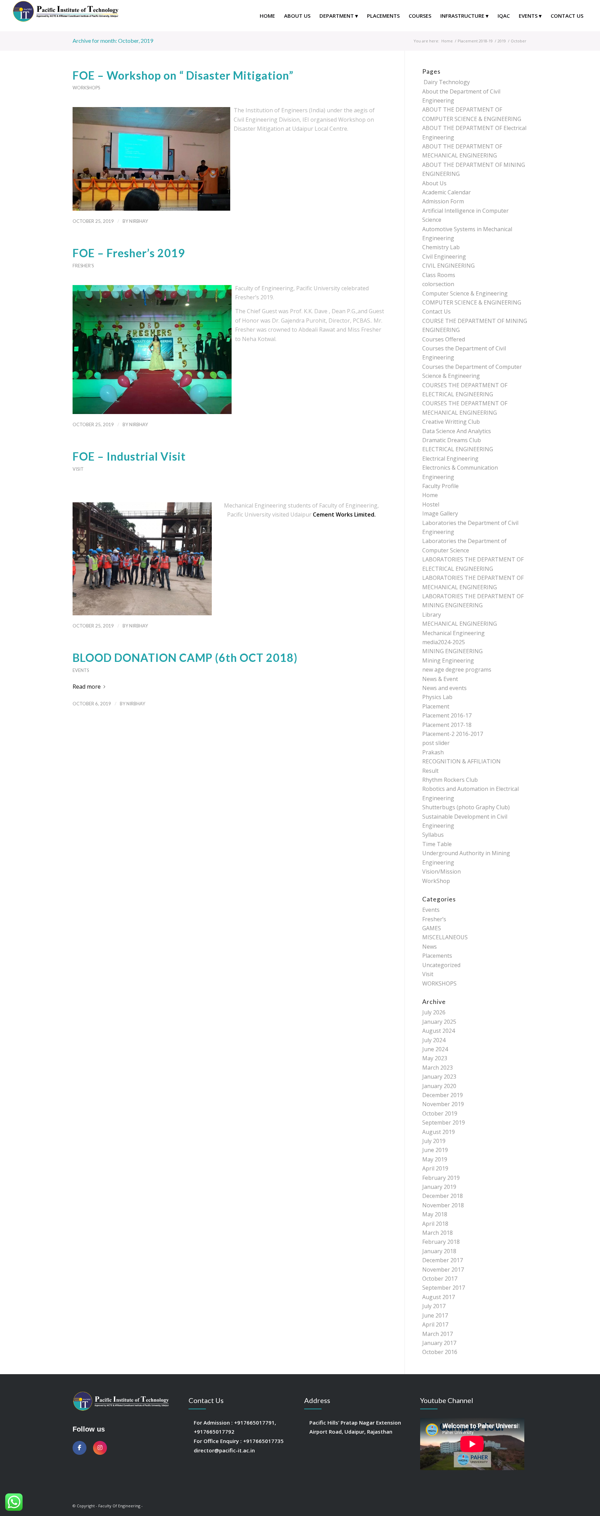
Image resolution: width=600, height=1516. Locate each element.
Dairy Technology (446, 82)
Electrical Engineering (450, 458)
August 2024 (438, 1031)
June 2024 (435, 1049)
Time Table (437, 844)
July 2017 (433, 1306)
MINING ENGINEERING (452, 651)
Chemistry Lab (441, 247)
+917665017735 (263, 1440)
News (429, 946)
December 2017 (442, 1260)
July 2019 (433, 1141)
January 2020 (439, 1086)
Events (81, 670)
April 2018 (435, 1223)
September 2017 (443, 1287)
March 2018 (437, 1233)
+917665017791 (254, 1422)
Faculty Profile (440, 486)
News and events (444, 688)
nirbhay (138, 221)
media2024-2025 (443, 642)
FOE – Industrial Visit (129, 456)
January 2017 (439, 1343)
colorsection (438, 284)
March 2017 (437, 1334)
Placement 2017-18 (447, 725)
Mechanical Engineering (453, 633)
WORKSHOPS (86, 87)
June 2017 (435, 1315)
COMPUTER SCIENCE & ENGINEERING (471, 302)
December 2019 (442, 1095)
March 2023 (437, 1067)
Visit (78, 469)
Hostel (430, 504)
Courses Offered (443, 339)
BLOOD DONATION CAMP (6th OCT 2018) (185, 657)
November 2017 (443, 1269)
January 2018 (439, 1251)
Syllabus (433, 834)
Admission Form (443, 201)
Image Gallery (440, 513)
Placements (437, 955)
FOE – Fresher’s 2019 (129, 253)
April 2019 (435, 1168)
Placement (435, 706)
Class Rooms (438, 275)
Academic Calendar (446, 192)
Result (430, 771)
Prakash (433, 752)
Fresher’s (83, 265)
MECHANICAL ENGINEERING (459, 623)
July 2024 (433, 1040)
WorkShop (436, 881)
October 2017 (439, 1278)
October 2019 (439, 1113)
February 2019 (441, 1178)
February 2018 (441, 1242)
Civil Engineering (444, 256)
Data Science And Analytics (456, 431)
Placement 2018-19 (475, 40)
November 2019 (443, 1104)
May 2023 (434, 1058)
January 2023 (439, 1076)
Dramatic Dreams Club (451, 440)
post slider (436, 743)
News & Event (440, 679)
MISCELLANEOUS (445, 937)
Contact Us (436, 311)
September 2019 (443, 1122)
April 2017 (435, 1324)
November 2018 (443, 1205)
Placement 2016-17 (447, 715)
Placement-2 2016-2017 (452, 734)
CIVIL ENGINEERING (448, 265)
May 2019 (434, 1159)
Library (431, 614)
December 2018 (442, 1196)
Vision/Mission (441, 871)
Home (447, 40)
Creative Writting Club (451, 421)
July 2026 (433, 1012)
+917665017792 (214, 1431)
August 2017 (438, 1297)
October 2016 (439, 1352)
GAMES (431, 928)
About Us (434, 183)
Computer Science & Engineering (465, 293)
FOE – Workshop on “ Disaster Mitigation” (183, 75)
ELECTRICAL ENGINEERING (457, 449)
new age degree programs (456, 669)
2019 (502, 40)
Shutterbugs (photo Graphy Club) (466, 807)
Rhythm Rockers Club (450, 780)
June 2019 (435, 1150)
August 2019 (438, 1132)
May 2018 (434, 1214)
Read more (87, 686)
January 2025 (439, 1021)
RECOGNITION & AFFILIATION (461, 761)
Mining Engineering (448, 660)
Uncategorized (441, 965)
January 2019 (439, 1187)
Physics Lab (437, 697)
